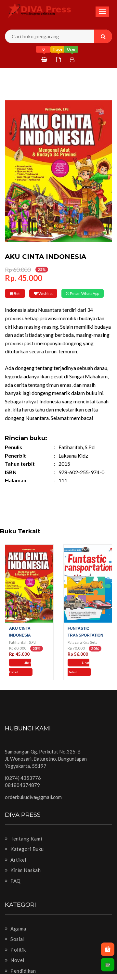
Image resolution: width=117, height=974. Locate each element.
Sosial (16, 948)
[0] (45, 59)
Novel (16, 969)
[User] (73, 59)
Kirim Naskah (25, 879)
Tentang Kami (25, 847)
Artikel (17, 868)
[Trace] (59, 59)
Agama (17, 937)
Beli (22, 293)
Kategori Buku (26, 858)
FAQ (15, 890)
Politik (17, 958)
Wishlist (60, 293)
